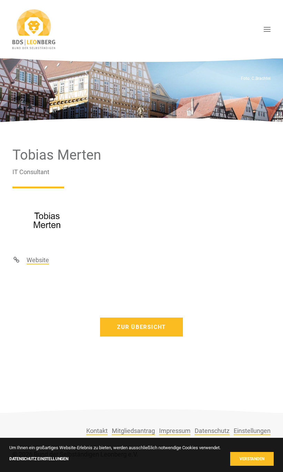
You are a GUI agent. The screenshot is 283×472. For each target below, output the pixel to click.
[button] (267, 29)
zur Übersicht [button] (141, 327)
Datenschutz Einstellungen (38, 458)
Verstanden (252, 458)
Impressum (175, 430)
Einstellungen (252, 430)
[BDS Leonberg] (33, 29)
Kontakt (97, 430)
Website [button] (38, 260)
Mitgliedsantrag (133, 430)
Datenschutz (212, 430)
